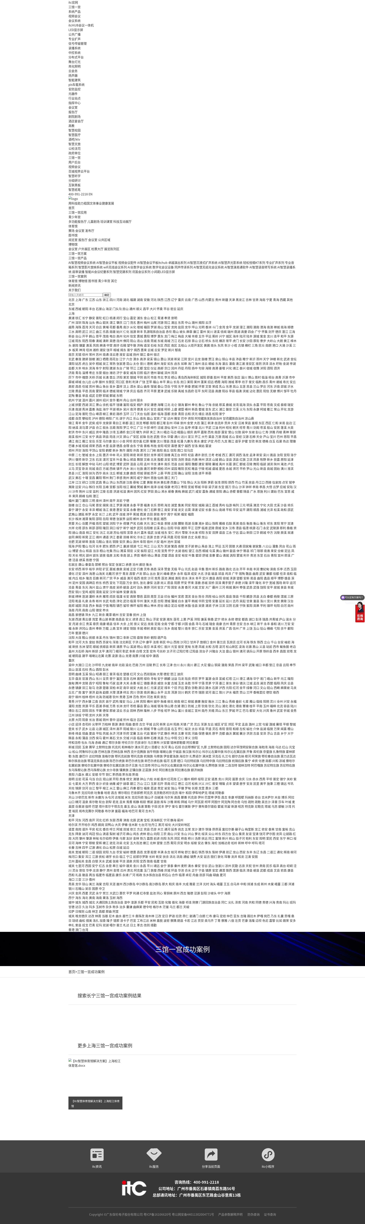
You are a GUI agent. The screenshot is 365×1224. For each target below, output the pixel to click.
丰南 (249, 569)
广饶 (142, 381)
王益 (160, 596)
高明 (78, 331)
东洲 (82, 646)
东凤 (220, 345)
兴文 (119, 436)
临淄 (265, 377)
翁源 (133, 331)
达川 (184, 436)
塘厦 (82, 345)
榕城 (116, 350)
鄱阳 (290, 628)
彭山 (259, 432)
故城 (277, 587)
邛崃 (176, 423)
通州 (132, 308)
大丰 (78, 368)
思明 (160, 505)
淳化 (119, 601)
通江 (71, 441)
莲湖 (85, 596)
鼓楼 (92, 359)
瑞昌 (265, 619)
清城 (99, 340)
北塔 (78, 528)
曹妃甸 (264, 569)
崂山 (174, 377)
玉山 (256, 628)
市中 (78, 377)
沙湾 (113, 432)
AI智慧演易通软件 (237, 267)
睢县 (195, 468)
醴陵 (181, 523)
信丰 (116, 623)
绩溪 (82, 560)
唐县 (212, 578)
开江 (198, 436)
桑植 (290, 528)
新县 (263, 468)
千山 (274, 642)
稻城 (85, 445)
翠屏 (293, 432)
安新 (246, 578)
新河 (103, 578)
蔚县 (170, 582)
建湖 (113, 368)
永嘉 (256, 404)
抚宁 (119, 573)
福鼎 (191, 514)
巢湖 (126, 546)
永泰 (133, 505)
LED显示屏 (75, 29)
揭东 (123, 350)
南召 (99, 468)
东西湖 (120, 482)
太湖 (178, 550)
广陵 (126, 368)
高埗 (116, 345)
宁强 (106, 605)
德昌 (119, 445)
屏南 (157, 514)
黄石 (78, 477)
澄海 (263, 327)
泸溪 (163, 537)
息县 (71, 473)
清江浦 (240, 363)
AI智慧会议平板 (106, 262)
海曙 (160, 404)
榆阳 (140, 605)
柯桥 (167, 409)
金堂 (190, 423)
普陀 (99, 318)
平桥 (243, 468)
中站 (92, 464)
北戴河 (110, 573)
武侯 (92, 423)
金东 (208, 409)
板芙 (75, 350)
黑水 (197, 441)
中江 (133, 427)
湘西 (163, 518)
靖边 (167, 605)
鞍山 (85, 637)
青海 (276, 299)
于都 (178, 623)
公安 (89, 491)
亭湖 (293, 363)
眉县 (229, 596)
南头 (214, 345)
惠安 (119, 509)
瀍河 (232, 455)
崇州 (183, 423)
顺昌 (256, 509)
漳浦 (195, 509)
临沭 (106, 391)
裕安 (185, 555)
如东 (170, 363)
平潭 (140, 505)
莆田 (85, 500)
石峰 (140, 523)
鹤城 (263, 532)
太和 (116, 555)
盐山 (99, 587)
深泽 (160, 569)
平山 (181, 569)
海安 (163, 363)
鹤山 (92, 336)
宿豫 (256, 368)
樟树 (147, 628)
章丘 (113, 377)
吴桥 (119, 587)
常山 (277, 409)
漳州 (106, 500)
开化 (284, 409)
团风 (137, 491)
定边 (174, 605)
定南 (157, 623)
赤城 (205, 582)
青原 (233, 623)
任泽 (283, 573)
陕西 (160, 299)
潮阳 (249, 327)
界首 (137, 555)
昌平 (146, 308)
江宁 (122, 359)
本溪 (99, 637)
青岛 (78, 372)
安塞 (215, 601)
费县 (78, 391)
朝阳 (85, 308)
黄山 (129, 541)
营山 (231, 432)
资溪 (222, 628)
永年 (180, 573)
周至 (154, 596)
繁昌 (174, 546)
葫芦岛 (162, 637)
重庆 (181, 299)
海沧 (167, 505)
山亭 (95, 381)
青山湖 (103, 619)
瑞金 (212, 623)
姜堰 (222, 368)
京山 (235, 486)
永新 (75, 628)
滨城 (246, 391)
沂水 (290, 386)
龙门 (167, 336)
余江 (82, 623)
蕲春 (171, 491)
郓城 (106, 395)
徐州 (85, 354)
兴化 (229, 368)
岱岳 (167, 386)
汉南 (129, 482)
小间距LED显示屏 (163, 271)
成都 (71, 418)
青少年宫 (104, 280)
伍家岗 (276, 482)
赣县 (109, 623)
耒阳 (277, 523)
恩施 (154, 477)
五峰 (106, 486)
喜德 (174, 445)
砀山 (151, 555)
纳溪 (75, 427)
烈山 (116, 550)
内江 (129, 418)
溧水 (136, 359)
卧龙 (85, 468)
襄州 (147, 486)
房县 (252, 482)
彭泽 (259, 619)
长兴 (147, 409)
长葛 (229, 464)
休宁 (239, 550)
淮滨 (290, 468)
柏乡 (82, 578)
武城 (167, 391)
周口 (180, 450)
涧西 (239, 455)
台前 (181, 464)
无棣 (273, 391)
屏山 (126, 436)
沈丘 (113, 473)
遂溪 (217, 331)
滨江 (92, 404)
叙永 (106, 427)
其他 (290, 299)
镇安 (99, 610)
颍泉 (103, 555)
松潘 (180, 441)
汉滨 (222, 605)
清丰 (160, 464)
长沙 (71, 518)
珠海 (85, 322)
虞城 (215, 468)
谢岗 (75, 345)
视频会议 (74, 16)
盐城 (129, 354)
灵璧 (164, 555)
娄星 (119, 537)
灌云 (225, 363)
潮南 (256, 327)
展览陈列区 (111, 249)
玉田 (293, 569)
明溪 (249, 505)
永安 (85, 509)
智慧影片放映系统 (90, 267)
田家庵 (247, 546)
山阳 (106, 464)
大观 (157, 550)
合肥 (71, 541)
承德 (128, 564)
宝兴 (273, 436)
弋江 (140, 546)
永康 (256, 409)
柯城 (263, 409)
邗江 (133, 368)
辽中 (142, 642)
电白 (113, 336)
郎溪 (287, 555)
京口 (167, 368)
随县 (246, 491)
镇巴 (119, 605)
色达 (286, 441)
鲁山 (126, 459)
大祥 (71, 528)
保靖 (184, 537)
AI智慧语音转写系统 (263, 267)
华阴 (201, 601)
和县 (89, 550)
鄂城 (198, 486)
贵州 (218, 299)
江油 (215, 427)
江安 (85, 436)
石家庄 (73, 564)
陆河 (243, 336)
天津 (232, 299)
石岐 (154, 345)
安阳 (102, 450)
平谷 (166, 308)
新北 (280, 359)
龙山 (205, 537)
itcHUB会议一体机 (81, 25)
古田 (150, 514)
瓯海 (243, 404)
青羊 (78, 423)
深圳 (78, 322)
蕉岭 (215, 336)
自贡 (78, 418)
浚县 (229, 459)
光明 (201, 327)
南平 (113, 500)
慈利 (283, 528)
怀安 (184, 582)
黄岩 (113, 413)
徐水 (185, 578)
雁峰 (222, 523)
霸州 (215, 587)
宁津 (126, 391)
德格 (265, 441)
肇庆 (119, 322)
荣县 (248, 423)
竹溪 (245, 482)
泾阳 (71, 601)
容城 (226, 578)
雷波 (208, 445)
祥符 (184, 455)
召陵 (249, 464)
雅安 (177, 418)
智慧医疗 (74, 134)
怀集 (265, 331)
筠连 (113, 436)
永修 (231, 619)
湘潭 (85, 518)
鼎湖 (237, 331)
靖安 (126, 628)
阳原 (177, 582)
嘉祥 (119, 386)
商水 (106, 473)
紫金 (263, 336)
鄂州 (106, 477)
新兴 (171, 350)
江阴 (184, 359)
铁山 (190, 482)
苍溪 (263, 427)
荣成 (215, 386)
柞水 (106, 610)
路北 (229, 569)
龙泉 (174, 413)
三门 (133, 413)
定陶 (71, 395)
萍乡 (88, 614)
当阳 (119, 486)
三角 (255, 345)
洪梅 (140, 345)
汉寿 (232, 528)
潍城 (231, 381)
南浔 (133, 409)
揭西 (137, 350)
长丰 (99, 546)
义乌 (243, 409)
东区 (160, 345)
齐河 (147, 391)
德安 (238, 619)
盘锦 (140, 637)
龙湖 (236, 327)
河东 (270, 386)
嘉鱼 (205, 491)
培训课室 (106, 221)
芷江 (92, 537)
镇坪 (270, 605)
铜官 (130, 550)
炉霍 (245, 441)
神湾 (82, 350)
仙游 (229, 505)
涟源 (150, 537)
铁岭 (147, 637)
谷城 (160, 486)
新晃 (85, 537)
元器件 (73, 93)
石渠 (279, 441)
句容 (201, 368)
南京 (71, 354)
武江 (85, 331)
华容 (205, 486)
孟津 (252, 455)
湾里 (95, 619)
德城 (113, 391)
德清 (140, 409)
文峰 (147, 459)
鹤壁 (109, 450)
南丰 (188, 628)
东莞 (181, 322)
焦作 (122, 450)
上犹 (130, 623)
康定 (204, 441)
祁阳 (201, 532)
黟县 (246, 550)
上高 (113, 628)
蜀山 (85, 546)
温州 (85, 400)
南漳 (154, 486)
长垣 (78, 464)
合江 (99, 427)
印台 (167, 596)
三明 (92, 500)
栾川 (266, 455)
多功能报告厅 (77, 221)
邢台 (105, 564)
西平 (154, 473)
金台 (195, 596)
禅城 (277, 327)
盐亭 (188, 427)
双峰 (126, 537)
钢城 (133, 377)
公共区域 (104, 239)
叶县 (119, 459)
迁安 (78, 573)
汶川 (160, 441)
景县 (284, 587)
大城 (195, 587)
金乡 (113, 386)
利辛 (246, 555)
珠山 (149, 619)
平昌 (293, 436)
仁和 (275, 423)
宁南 (140, 445)
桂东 (164, 532)
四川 (113, 299)
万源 (218, 436)
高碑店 (90, 582)
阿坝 (129, 441)
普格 (147, 445)
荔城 (215, 505)
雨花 (99, 523)
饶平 (109, 350)
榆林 (119, 591)
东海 (218, 363)
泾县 (75, 560)
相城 (99, 363)
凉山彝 (249, 418)
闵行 (119, 318)
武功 (126, 601)
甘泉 (249, 601)
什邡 (147, 427)
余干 (284, 628)
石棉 (252, 436)
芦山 (266, 436)
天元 (147, 523)
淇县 (236, 459)
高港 (215, 368)
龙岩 (119, 500)
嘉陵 (204, 432)
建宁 (78, 509)
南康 (103, 623)
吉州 (226, 623)
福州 (71, 500)
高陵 (133, 596)
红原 (146, 441)
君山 (163, 528)
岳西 (198, 550)
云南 (188, 299)
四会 (251, 331)
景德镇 (79, 614)
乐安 (201, 628)
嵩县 (273, 455)
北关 (154, 459)
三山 (154, 546)
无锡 (78, 354)
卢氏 (290, 464)
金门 (147, 509)
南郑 (71, 605)
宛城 (92, 468)
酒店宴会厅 (76, 121)
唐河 (147, 468)
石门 (259, 528)
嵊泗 (99, 413)
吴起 (243, 601)
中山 (188, 322)
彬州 (99, 601)
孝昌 (262, 486)
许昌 (136, 450)
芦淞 (133, 523)
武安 (262, 573)
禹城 (181, 391)
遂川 (281, 623)
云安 (157, 350)
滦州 (85, 573)
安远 (144, 623)
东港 (229, 386)
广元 (116, 418)
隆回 (106, 528)
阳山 (133, 340)
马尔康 (107, 441)
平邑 (85, 391)
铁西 (99, 642)
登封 (147, 455)
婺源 (78, 633)
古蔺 (113, 427)
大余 (123, 623)
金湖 (286, 363)
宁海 (208, 404)
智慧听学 (74, 175)
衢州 (119, 400)
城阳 (203, 377)
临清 (239, 391)
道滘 (147, 345)
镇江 (143, 354)
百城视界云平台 (79, 171)
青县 (78, 587)
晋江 (160, 509)
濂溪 (204, 619)
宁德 (126, 500)
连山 (140, 340)
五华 (201, 336)
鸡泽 (228, 573)
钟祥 (249, 486)
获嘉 (277, 459)
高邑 (154, 569)
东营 (99, 372)
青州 (272, 381)
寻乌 (198, 623)
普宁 (130, 350)
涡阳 (233, 555)
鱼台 (106, 386)
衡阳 (92, 518)
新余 (102, 614)
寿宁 (163, 514)
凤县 (256, 596)
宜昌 (92, 477)
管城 (85, 455)
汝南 (195, 473)
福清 (147, 505)
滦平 (252, 582)
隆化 (259, 582)
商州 (290, 605)
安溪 (126, 509)
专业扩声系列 (275, 262)
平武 (208, 427)
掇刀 (228, 486)
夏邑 (222, 468)
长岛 (176, 381)
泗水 (133, 386)
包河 (92, 546)
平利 (263, 605)
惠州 (140, 322)
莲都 (167, 413)
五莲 (243, 386)
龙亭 (154, 455)
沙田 (249, 340)
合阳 (160, 601)
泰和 (274, 623)
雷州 (203, 331)
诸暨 (181, 409)
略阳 (113, 605)
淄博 (85, 372)
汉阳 (92, 482)
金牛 (85, 423)
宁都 (171, 623)
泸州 (95, 418)
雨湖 (188, 523)
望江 (192, 550)
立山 (267, 642)
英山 (157, 491)
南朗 (268, 345)
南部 (217, 432)
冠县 (211, 391)
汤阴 (181, 459)
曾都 (239, 491)
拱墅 (78, 404)
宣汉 (191, 436)
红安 (144, 491)
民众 (262, 345)
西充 (211, 432)
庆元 (195, 413)
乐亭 (280, 569)
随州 (147, 477)
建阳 (249, 509)
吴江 (106, 363)
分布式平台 (76, 57)
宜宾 (157, 418)
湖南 (140, 299)
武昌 (99, 482)
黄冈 (133, 477)
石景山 (100, 308)
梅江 (174, 336)
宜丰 (119, 628)
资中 (99, 432)
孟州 (147, 464)
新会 (71, 336)
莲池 (164, 578)
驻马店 (188, 450)
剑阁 (256, 427)
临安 (133, 404)
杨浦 (113, 318)
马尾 (92, 505)
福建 (133, 299)
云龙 (198, 359)
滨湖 (170, 359)
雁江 (85, 441)
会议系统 (74, 20)
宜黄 (208, 628)
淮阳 (85, 473)
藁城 (113, 569)
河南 (119, 299)
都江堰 (161, 423)
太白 (263, 596)
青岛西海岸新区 (188, 377)
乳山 (222, 386)
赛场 (71, 230)
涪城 (160, 427)
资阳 (191, 418)
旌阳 (119, 427)
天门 (174, 477)
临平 (113, 404)
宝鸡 (85, 591)
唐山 (81, 564)
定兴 (205, 578)
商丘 (166, 450)
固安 (174, 587)
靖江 (236, 368)
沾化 (252, 391)
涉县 (208, 573)
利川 (267, 491)
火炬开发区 (195, 345)
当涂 (96, 550)
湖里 (174, 505)
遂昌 (208, 413)
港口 (275, 345)
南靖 (222, 509)
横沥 (222, 340)
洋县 (85, 605)
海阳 (224, 381)
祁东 (270, 523)
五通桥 (120, 432)
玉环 (126, 413)
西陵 (268, 482)
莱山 (170, 381)
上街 (99, 455)
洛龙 (246, 455)
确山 (181, 473)
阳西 (85, 340)
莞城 (154, 340)
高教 (71, 125)
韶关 (106, 322)
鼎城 (218, 528)
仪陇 (238, 432)
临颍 (263, 464)
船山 (270, 427)
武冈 (140, 528)
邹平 (287, 391)
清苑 (178, 578)
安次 (160, 587)
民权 (188, 468)
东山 (215, 509)
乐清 (71, 409)
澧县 (239, 528)
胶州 (217, 377)
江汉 (78, 482)
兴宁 (222, 336)
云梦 (276, 486)
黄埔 (106, 327)
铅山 (263, 628)
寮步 (263, 340)
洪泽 (265, 363)
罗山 (249, 468)
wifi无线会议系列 (115, 267)
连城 (122, 514)
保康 (167, 486)
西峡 (113, 468)
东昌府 (189, 391)
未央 (99, 596)
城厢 (201, 505)
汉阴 (229, 605)
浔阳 (197, 619)
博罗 (154, 336)
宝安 (167, 327)
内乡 (126, 468)
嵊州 (188, 409)
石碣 (123, 345)
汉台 (290, 601)
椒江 (106, 413)
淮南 (92, 541)
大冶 (197, 482)
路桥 (119, 413)
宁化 (263, 505)
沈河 (78, 642)
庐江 (119, 546)
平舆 (167, 473)
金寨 (212, 555)
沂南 (277, 386)
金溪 (215, 628)
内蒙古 (209, 299)
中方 (270, 532)
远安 (78, 486)
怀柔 (160, 308)
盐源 (113, 445)
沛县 (239, 359)
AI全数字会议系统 (140, 267)
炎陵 (174, 523)
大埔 (188, 336)
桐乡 (119, 409)
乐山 (136, 418)
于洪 (135, 642)
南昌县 (120, 619)
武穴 (192, 491)
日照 (140, 372)
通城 (212, 491)
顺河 (160, 455)
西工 (225, 455)
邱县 (221, 573)
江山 (71, 413)
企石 (201, 340)
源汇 (236, 464)
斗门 (215, 327)
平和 (229, 509)
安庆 (122, 541)
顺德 (290, 327)
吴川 (210, 331)
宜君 (181, 596)
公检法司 (74, 148)
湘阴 (184, 528)
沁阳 (140, 464)
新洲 (157, 482)
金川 (116, 441)
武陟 (126, 464)
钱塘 (119, 404)
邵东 (85, 528)
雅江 (231, 441)
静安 (92, 318)
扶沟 (92, 473)
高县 (99, 436)
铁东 (253, 642)
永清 (181, 587)
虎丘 (85, 363)
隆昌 (106, 432)
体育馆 (73, 280)
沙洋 (242, 486)
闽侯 (106, 505)
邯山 (146, 573)
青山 (106, 482)
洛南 (71, 610)
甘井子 (194, 642)
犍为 (139, 432)
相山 (103, 550)
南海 (284, 327)
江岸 (71, 482)
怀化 (150, 518)
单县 (85, 395)
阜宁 (99, 368)
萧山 (99, 404)
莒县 (249, 386)
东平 (181, 386)
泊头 (140, 587)
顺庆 (190, 432)
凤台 (282, 546)
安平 (270, 587)
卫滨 (249, 459)
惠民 (259, 391)
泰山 (160, 386)
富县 (256, 601)
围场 (279, 582)
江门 (126, 322)
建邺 (85, 359)
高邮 (160, 368)
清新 (106, 340)
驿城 (147, 473)
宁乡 (119, 523)
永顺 (198, 537)
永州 (143, 518)
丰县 (232, 359)
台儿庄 (86, 381)
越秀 (71, 327)
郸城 (119, 473)
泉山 (218, 359)
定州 (75, 582)
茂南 (106, 336)
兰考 (211, 455)
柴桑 (211, 619)
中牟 (113, 455)
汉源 (246, 436)
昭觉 (167, 445)
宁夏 (269, 299)
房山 (125, 308)
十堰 (85, 477)
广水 (253, 491)
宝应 (147, 368)
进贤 (135, 619)
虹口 (106, 318)
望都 (239, 578)
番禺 (119, 327)
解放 (85, 464)
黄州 (130, 491)
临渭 (133, 601)
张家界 (120, 518)
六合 (129, 359)
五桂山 (182, 345)
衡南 (249, 523)
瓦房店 (231, 642)
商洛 (133, 591)
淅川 (133, 468)
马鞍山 (100, 541)
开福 (92, 523)
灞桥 (92, 596)
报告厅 (73, 112)
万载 (106, 628)
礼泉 (85, 601)
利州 (222, 427)
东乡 (167, 628)
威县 (123, 578)
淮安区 (250, 363)
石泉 (236, 605)
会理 (126, 445)
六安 (157, 541)
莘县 (232, 391)
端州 (230, 331)
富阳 (126, 404)
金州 (213, 642)
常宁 (284, 523)
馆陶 (242, 573)
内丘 (75, 578)
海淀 (109, 308)
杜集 (109, 550)
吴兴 (126, 409)
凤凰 (170, 537)
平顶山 (93, 450)
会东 (133, 445)
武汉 (71, 477)
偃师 (78, 459)
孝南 (255, 486)
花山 (289, 546)
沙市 (75, 491)
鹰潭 (109, 614)
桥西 (78, 569)
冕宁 (181, 445)
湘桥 (96, 350)
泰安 (126, 372)
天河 (92, 327)
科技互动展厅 (122, 221)
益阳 (129, 518)
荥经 (239, 436)
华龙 (154, 464)
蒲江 (204, 423)
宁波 (78, 400)
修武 (113, 464)
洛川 (263, 601)
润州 (174, 368)
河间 (154, 587)
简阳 (153, 423)
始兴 (119, 331)
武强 (256, 587)
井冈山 (83, 628)
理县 (166, 441)
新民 (163, 642)
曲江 (99, 331)
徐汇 (78, 318)
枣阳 (184, 486)
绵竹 (154, 427)
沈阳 (71, 637)
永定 (95, 514)
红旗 (243, 459)
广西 (195, 299)
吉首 (157, 537)
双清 (290, 523)
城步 (133, 528)
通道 (106, 537)
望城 (106, 523)
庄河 (239, 642)
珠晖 (215, 523)
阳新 (204, 482)
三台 (181, 427)
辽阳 (133, 637)
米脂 (188, 605)
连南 (147, 340)
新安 (259, 455)
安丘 (293, 381)
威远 (92, 432)
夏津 (160, 391)
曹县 (78, 395)
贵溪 (89, 623)
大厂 (208, 587)
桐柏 (160, 468)
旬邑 (113, 601)
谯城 (226, 555)
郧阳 (224, 482)
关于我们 (74, 290)
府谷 (160, 605)
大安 (234, 423)
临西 (137, 578)
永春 (133, 509)
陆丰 (249, 336)
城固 (78, 605)
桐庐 (140, 404)
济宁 (119, 372)
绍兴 (106, 400)
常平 (229, 340)
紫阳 (249, 605)
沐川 (160, 432)
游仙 (167, 427)
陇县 (236, 596)
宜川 (270, 601)
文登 (208, 386)
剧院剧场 (74, 116)
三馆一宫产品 (77, 258)
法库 (156, 642)
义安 (137, 550)
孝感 (119, 477)
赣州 (116, 614)
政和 (284, 509)
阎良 (113, 596)
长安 (243, 340)
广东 (85, 299)
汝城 (157, 532)
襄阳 (99, 477)
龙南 (151, 623)
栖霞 (106, 359)
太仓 (136, 363)
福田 (147, 327)
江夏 (143, 482)
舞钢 (140, 459)
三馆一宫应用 (77, 212)
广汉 (140, 427)
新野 (154, 468)
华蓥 (170, 436)
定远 (287, 550)
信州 (236, 628)
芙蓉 (71, 523)
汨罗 (198, 528)
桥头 (208, 340)
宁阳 (174, 386)
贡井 (227, 423)
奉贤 (167, 318)
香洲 (208, 327)
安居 (277, 427)
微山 (99, 386)
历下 (71, 377)
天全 (259, 436)
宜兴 (191, 359)
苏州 (99, 354)
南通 (106, 354)
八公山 (266, 546)
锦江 (71, 423)
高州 (119, 336)
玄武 (71, 359)
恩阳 (287, 436)
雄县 (287, 578)
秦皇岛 (89, 564)
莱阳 (190, 381)
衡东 (263, 523)
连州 (119, 340)
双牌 (215, 532)
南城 (167, 340)
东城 (71, 308)
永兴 (137, 532)
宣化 (113, 582)
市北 (160, 377)
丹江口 (260, 482)
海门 (191, 363)
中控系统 (74, 52)
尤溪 (277, 505)
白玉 (272, 441)
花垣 (177, 537)
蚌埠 (85, 541)
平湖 (113, 409)
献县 (126, 587)
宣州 (281, 555)
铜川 (78, 591)
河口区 (120, 381)
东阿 (205, 391)
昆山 (129, 363)
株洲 (78, 518)
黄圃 (207, 345)
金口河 (130, 432)
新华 (85, 459)
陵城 (119, 391)
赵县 (195, 569)
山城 (215, 459)
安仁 (171, 532)
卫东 (92, 459)
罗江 (126, 427)
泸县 (92, 427)
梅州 (147, 322)
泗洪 (277, 368)
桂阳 (123, 532)
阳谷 (225, 391)
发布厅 (89, 230)
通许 (198, 455)
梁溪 (150, 359)
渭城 (284, 596)
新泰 (188, 386)
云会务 (73, 70)
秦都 (270, 596)
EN (91, 194)
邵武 (290, 509)
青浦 (160, 318)
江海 (292, 331)
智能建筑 (74, 80)
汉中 (113, 591)
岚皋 (256, 605)
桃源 (252, 528)
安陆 (290, 486)
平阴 (140, 377)
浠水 (164, 491)
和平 (284, 336)
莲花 (176, 619)
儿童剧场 (93, 221)
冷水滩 (193, 532)
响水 (85, 368)
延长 (222, 601)
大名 (201, 573)
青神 (286, 432)
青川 (249, 427)
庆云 (133, 391)
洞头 (249, 404)
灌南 (232, 363)
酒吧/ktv (74, 139)
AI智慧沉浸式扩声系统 (202, 262)
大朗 (280, 340)
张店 (237, 377)
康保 (150, 582)
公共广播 (74, 34)
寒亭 (238, 381)
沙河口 (184, 642)
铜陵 (116, 541)
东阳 (249, 409)
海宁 (106, 409)
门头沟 (117, 308)
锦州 (113, 637)
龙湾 (236, 404)
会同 (71, 537)
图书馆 (92, 280)
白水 (181, 601)
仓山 (85, 505)
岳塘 (195, 523)
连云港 (114, 354)
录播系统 (74, 48)
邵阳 (99, 518)
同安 (188, 505)
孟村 (133, 587)
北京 (71, 299)
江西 (167, 299)
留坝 (126, 605)
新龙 (259, 441)
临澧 (246, 528)
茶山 (195, 340)
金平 (229, 327)
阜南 (123, 555)
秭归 (92, 486)
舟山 (126, 400)
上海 (78, 299)
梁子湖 (212, 486)
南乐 (167, 464)
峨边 (166, 432)
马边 (173, 432)
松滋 (123, 491)
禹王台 (175, 455)
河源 (160, 322)
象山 (201, 404)
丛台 (153, 573)
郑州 (71, 450)
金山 (147, 318)
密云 (173, 308)
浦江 (222, 409)
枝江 (126, 486)
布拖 (154, 445)
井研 (146, 432)
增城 (140, 327)
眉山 (150, 418)
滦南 (273, 569)
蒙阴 (99, 391)
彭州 (170, 423)
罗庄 (263, 386)
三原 (290, 596)
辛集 (201, 569)
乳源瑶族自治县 (154, 331)
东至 (260, 555)
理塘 (293, 441)
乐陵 (174, 391)
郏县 (133, 459)
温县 (133, 464)
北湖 (109, 532)
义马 (71, 468)
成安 (194, 573)
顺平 (274, 578)
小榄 (234, 345)
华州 (140, 601)
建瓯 (81, 514)
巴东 (281, 491)
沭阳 (263, 368)
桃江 (89, 532)
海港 (92, 573)
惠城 (140, 336)
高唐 (218, 391)
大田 (270, 505)
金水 (92, 455)
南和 (290, 573)
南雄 (113, 331)
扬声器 (73, 75)
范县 (174, 464)
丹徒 (181, 368)
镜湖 (133, 546)
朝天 (236, 427)
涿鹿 (198, 582)
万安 (287, 623)
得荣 (92, 445)
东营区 (110, 381)
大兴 (153, 308)
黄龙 (277, 601)
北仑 (174, 404)
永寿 (92, 601)
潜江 (167, 477)
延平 (243, 509)
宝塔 (208, 601)
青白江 (117, 423)
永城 (229, 468)
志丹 (236, 601)
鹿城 (229, 404)
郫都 (146, 423)
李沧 (167, 377)
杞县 (191, 455)
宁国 (96, 560)
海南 (262, 299)
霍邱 (198, 555)
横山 (147, 605)
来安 (274, 550)
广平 (235, 573)
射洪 (71, 432)
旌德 (89, 560)
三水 (71, 331)
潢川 (284, 468)
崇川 (143, 363)
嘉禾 (144, 532)
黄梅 (178, 491)
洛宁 (293, 455)
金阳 (160, 445)
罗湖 (154, 327)
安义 (128, 619)
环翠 (201, 386)
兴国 (185, 623)
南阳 (160, 450)
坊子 (245, 381)
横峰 (270, 628)
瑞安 (290, 404)
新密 (133, 455)
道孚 (238, 441)
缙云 (201, 413)
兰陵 (71, 391)
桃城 (229, 587)
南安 (167, 509)
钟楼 (273, 359)
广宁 (258, 331)
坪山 (195, 327)
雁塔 (106, 596)
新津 (211, 423)
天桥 (92, 377)
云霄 (188, 509)
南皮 (113, 587)
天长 (75, 555)
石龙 (181, 340)
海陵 (208, 368)
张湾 (217, 482)
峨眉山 (181, 432)
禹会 (205, 546)
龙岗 (174, 327)
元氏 (188, 569)
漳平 (129, 514)
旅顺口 (204, 642)
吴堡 (201, 605)
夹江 (153, 432)
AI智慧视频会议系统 (82, 262)
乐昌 (106, 331)
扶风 (222, 596)
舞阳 (256, 464)
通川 (177, 436)
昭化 (229, 427)
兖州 (92, 386)
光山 (256, 468)
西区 (167, 345)
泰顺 (284, 404)
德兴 (85, 633)
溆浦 (290, 532)
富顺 (255, 423)
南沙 (126, 327)
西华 (99, 473)
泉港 (113, 509)
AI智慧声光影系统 (230, 262)
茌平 (198, 391)
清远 (174, 322)
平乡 (116, 578)
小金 (122, 441)
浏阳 (113, 523)
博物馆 (82, 280)
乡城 (78, 445)
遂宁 (122, 418)
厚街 (256, 340)
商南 (85, 610)
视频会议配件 (127, 262)
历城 (99, 377)
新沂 (252, 359)
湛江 (113, 322)
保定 (112, 564)
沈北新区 (125, 642)
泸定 (211, 441)
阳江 (167, 322)
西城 (78, 308)
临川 (160, 628)
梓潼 (195, 427)
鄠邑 (140, 596)
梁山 (140, 386)
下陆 (183, 482)
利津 (135, 381)
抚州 (136, 614)
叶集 (192, 555)
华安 (236, 509)
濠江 (243, 327)
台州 (133, 400)
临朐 (259, 381)
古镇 (241, 345)
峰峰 (166, 573)
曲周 (255, 573)
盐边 (289, 423)
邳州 (259, 359)
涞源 (233, 578)
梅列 (236, 505)
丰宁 (265, 582)
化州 (126, 336)
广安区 (134, 436)
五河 (225, 546)
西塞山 (174, 482)
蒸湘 (236, 523)
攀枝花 (86, 418)
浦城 (263, 509)
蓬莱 (204, 381)
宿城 (249, 368)
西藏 (283, 299)
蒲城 (174, 601)
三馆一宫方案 (77, 253)
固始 (277, 468)
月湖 (75, 623)
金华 (113, 400)
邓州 (167, 468)
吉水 (246, 623)
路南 (222, 569)
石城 (205, 623)
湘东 (170, 619)
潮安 (103, 350)
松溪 (277, 509)
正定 (133, 569)
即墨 (210, 377)
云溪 (157, 528)
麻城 (185, 491)
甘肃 (255, 299)
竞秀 (157, 578)
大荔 (154, 601)
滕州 (102, 381)
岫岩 (287, 642)
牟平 (163, 381)
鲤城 (99, 509)
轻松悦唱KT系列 (254, 262)
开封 (78, 450)
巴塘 (71, 445)
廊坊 (142, 564)
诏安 (201, 509)
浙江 (106, 299)
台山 (78, 336)
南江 (78, 441)
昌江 (142, 619)
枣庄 (92, 372)
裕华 (92, 569)
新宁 (126, 528)
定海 (78, 413)
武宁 (217, 619)
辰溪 (284, 532)
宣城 (177, 541)
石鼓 (229, 523)
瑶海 (71, 546)
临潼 (119, 596)
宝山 (126, 318)
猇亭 (292, 482)
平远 (208, 336)
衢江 (270, 409)
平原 (154, 391)
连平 (277, 336)
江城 (71, 340)
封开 (271, 331)
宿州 (150, 541)
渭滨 (188, 596)
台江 (78, 505)
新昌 (195, 409)
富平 (188, 601)
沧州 (135, 564)
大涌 (282, 345)
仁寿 (265, 432)
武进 (287, 359)
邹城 (154, 386)
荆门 (113, 477)
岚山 (236, 386)
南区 (174, 345)
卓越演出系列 (177, 262)
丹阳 (188, 368)
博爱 (119, 464)
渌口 (154, 523)
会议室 (73, 107)
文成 (277, 404)
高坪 (197, 432)
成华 (99, 423)
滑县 (188, 459)
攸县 (160, 523)
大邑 (197, 423)
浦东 (140, 318)
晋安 (99, 505)
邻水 (163, 436)
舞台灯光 (74, 61)
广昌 (229, 628)
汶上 (126, 386)
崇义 (137, 623)
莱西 (230, 377)
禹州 (222, 464)
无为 (160, 546)
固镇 (232, 546)
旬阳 (277, 605)
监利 (96, 491)
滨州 (167, 372)
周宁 (170, 514)
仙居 (147, 413)
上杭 (109, 514)
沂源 (285, 377)
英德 (113, 340)
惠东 (160, 336)
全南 (164, 623)
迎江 (151, 550)
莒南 (92, 391)
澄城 (167, 601)
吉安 (122, 614)
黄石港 (165, 482)
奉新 (99, 628)
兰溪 (236, 409)
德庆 (278, 331)
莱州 (197, 381)
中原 (71, 455)
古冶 (236, 569)
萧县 (157, 555)
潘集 (275, 546)
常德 (113, 518)
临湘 (205, 528)
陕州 (277, 464)
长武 (106, 601)
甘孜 (252, 441)
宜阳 (287, 455)
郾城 (243, 464)
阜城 (290, 587)
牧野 (263, 459)
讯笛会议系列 (141, 271)
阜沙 (227, 345)
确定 (106, 294)
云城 (151, 350)
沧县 (71, 587)
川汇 (78, 473)
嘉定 (133, 318)
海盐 (99, 409)
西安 (71, 591)
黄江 (287, 340)
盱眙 (279, 363)
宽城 (272, 582)
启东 (177, 363)
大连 (78, 637)
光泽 (270, 509)
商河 (147, 377)
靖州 (99, 537)
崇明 (174, 318)
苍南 (270, 404)
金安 (178, 555)
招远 (211, 381)
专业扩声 (74, 39)
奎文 (252, 381)
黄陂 (150, 482)
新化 (133, 537)
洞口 (113, 528)
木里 (106, 445)
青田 (181, 413)
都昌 (245, 619)
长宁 (85, 318)
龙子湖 (189, 546)
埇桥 (144, 555)
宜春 (129, 614)
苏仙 (116, 532)
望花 (89, 646)
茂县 (173, 441)
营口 (119, 637)
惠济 (106, 455)
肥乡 (173, 573)
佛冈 (126, 340)
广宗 (109, 578)
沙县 (284, 505)
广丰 (243, 628)
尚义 (163, 582)
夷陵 (71, 486)
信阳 (173, 450)
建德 (154, 404)
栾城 (126, 569)
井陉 (99, 569)
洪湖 (116, 491)
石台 (267, 555)
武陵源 (274, 528)
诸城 (279, 381)
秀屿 (222, 505)
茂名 (133, 322)
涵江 (208, 505)
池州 (170, 541)
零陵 (185, 532)
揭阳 (201, 322)
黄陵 (284, 601)
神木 (154, 605)
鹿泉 (119, 569)
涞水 (192, 578)
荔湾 (85, 327)
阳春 (92, 340)
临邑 (140, 391)
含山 (82, 550)
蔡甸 (136, 482)
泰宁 (71, 509)
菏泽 (174, 372)
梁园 (174, 468)
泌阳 (188, 473)
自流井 (219, 423)
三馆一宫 (74, 7)
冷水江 (141, 537)
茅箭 (211, 482)
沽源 (157, 582)
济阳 (119, 377)
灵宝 (78, 468)
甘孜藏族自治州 (233, 418)
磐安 (229, 409)
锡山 (157, 359)
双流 (139, 423)
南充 (143, 418)
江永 (229, 532)
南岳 (243, 523)
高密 (71, 386)
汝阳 (280, 455)
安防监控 (74, 89)
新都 (125, 423)
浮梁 (156, 619)
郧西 (231, 482)
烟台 (106, 372)
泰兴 (243, 368)
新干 (260, 623)
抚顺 (92, 637)
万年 (71, 633)
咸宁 (140, 477)
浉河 (236, 468)
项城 (140, 473)
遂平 (201, 473)
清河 (130, 578)
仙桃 (160, 477)
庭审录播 (78, 271)
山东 (99, 299)
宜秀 (164, 550)
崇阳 (219, 491)
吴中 (92, 363)
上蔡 (160, 473)
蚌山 (198, 546)
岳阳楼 (148, 528)
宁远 (236, 532)
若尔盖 (137, 441)
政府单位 (74, 153)
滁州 (136, 541)
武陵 (211, 528)
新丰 (140, 331)
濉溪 (123, 550)
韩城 (195, 601)
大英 (290, 427)
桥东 (99, 582)
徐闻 (224, 331)
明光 (82, 555)
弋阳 (277, 628)
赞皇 (167, 569)
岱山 (92, 413)
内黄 (195, 459)
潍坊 (113, 372)
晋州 (208, 569)
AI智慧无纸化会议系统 (209, 267)
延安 (106, 591)
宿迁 (157, 354)
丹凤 (78, 610)
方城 (106, 468)
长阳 (99, 486)
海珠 (78, 327)
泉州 (99, 500)
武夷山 (73, 514)
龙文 (181, 509)
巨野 (99, 395)
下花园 (120, 582)
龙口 (183, 381)
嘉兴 (92, 400)
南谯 (267, 550)
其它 (114, 280)
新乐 (215, 569)
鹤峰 (82, 496)
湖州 (99, 400)
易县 (253, 578)
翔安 (195, 505)
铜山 (225, 359)
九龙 (224, 441)
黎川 (181, 628)
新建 (112, 619)
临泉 (109, 555)
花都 (113, 327)
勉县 (99, 605)
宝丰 (113, 459)
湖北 (126, 299)
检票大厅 (97, 249)
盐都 (71, 368)
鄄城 (113, 395)
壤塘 (153, 441)
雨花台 (114, 359)
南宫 (144, 578)
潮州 (195, 322)
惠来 (144, 350)
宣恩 (287, 491)
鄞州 (188, 404)
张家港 (120, 363)
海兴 (92, 587)
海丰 (236, 336)
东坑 (215, 340)
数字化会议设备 (163, 267)
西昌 (99, 445)
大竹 (205, 436)
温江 (132, 423)
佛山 (99, 322)
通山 (226, 491)
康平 (149, 642)
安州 (174, 427)
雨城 (225, 436)
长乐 (154, 505)
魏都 (195, 464)
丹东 (106, 637)
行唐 (140, 569)
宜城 (191, 486)
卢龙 (139, 573)
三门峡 (151, 450)
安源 (163, 619)
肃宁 (106, 587)
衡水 (149, 564)
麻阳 (78, 537)
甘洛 (195, 445)
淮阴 (259, 363)
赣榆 (211, 363)
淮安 (122, 354)
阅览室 (73, 239)
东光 (85, 587)
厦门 (78, 500)
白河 (284, 605)
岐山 (215, 596)
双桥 (211, 582)
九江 (95, 614)
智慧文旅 (74, 144)
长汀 (102, 514)
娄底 (157, 518)
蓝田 (147, 596)
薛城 (71, 381)
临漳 (187, 573)
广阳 (167, 587)
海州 (198, 363)
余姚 (215, 404)
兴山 (85, 486)
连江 (113, 505)
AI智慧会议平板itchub (152, 262)
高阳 (219, 578)
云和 (188, 413)
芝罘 (149, 381)
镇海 (181, 404)
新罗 (88, 514)
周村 (258, 377)
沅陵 (277, 532)
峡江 (253, 623)
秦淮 (78, 359)
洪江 (113, 537)
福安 (184, 514)
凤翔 (208, 596)
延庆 (180, 308)
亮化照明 (74, 66)
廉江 (196, 331)
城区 (229, 336)
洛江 (106, 509)
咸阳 (92, 591)
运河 (293, 582)
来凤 (75, 496)
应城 (283, 486)
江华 (256, 532)
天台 (140, 413)
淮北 (109, 541)
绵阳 (109, 418)
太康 (126, 473)
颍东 (96, 555)
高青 (278, 377)
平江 (191, 528)
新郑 (140, 455)
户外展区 (84, 249)
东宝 (221, 486)
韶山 (208, 523)
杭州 (71, 400)
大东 (85, 642)
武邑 (249, 587)
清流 (256, 505)
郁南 (178, 350)
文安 (201, 587)
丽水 (140, 400)
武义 (215, 409)
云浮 (208, 322)
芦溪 (190, 619)
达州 (170, 418)
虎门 (236, 340)
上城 (71, 404)
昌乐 (265, 381)
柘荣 (177, 514)
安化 (96, 532)
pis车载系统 (76, 84)
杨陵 (277, 596)
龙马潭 (83, 427)
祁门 (253, 550)
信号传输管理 (77, 43)
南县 (82, 532)
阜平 (198, 578)
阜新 (126, 637)
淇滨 (208, 459)
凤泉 (256, 459)
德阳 (102, 418)
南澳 (270, 327)
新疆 (225, 299)
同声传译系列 (184, 267)
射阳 (106, 368)
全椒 (281, 550)
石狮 (154, 509)
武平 (116, 514)
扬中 (195, 368)
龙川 (270, 336)
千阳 (243, 596)
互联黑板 (74, 185)
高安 (154, 628)
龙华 (188, 327)
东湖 (71, 619)
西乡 (92, 605)
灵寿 (147, 569)
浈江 (92, 331)
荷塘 (126, 523)
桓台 (271, 377)
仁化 (126, 331)
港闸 (150, 363)
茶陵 (167, 523)
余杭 (106, 404)
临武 (151, 532)
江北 (167, 404)
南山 (160, 327)
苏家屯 (107, 642)
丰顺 (195, 336)
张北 (143, 582)
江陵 (103, 491)
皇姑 (92, 642)
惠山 (163, 359)
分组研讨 (74, 180)
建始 (274, 491)
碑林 (78, 596)
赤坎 (169, 331)
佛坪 (133, 605)
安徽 (147, 299)
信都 (276, 573)
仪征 (154, 368)
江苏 (92, 299)
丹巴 (217, 441)
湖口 (252, 619)
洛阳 (85, 450)
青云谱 (86, 619)
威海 (133, 372)
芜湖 (78, 541)
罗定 (164, 350)
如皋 (184, 363)
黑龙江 (240, 299)
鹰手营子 (228, 582)
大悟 (269, 486)
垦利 (128, 381)
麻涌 (103, 345)
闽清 (126, 505)
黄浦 (71, 318)
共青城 (273, 619)
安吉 (154, 409)
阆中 (245, 432)
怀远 (218, 546)
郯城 (284, 386)
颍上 (130, 555)
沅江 (103, 532)
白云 (99, 327)
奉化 (195, 404)
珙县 (106, 436)
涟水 (272, 363)
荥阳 (126, 455)
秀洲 (85, 409)
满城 (171, 578)
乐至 (99, 441)
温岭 (154, 413)
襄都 (269, 573)
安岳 (92, 441)
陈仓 (201, 596)
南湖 (78, 409)
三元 (243, 505)
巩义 (119, 455)
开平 (85, 336)
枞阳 (144, 550)
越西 (188, 445)
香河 (188, 587)
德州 (154, 372)
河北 (154, 299)
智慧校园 (74, 130)
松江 (154, 318)
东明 (119, 395)
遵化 (71, 573)
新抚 (75, 646)
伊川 (71, 459)
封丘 (71, 464)
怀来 (191, 582)
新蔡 (208, 473)
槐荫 (85, 377)
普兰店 (221, 642)
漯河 (143, 450)
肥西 (113, 546)
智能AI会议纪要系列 (98, 271)
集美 (181, 505)
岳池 (150, 436)
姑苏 (78, 363)
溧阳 (71, 363)
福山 (156, 381)
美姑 (201, 445)
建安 (201, 464)
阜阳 (143, 541)
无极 (174, 569)
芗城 (174, 509)
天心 (78, 523)
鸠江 (147, 546)
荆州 (126, 477)
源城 (256, 336)
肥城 (195, 386)
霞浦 (143, 514)
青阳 (274, 555)
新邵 (92, 528)
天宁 (266, 359)
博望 (75, 550)
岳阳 (106, 518)
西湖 (85, 404)
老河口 (175, 486)
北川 (201, 427)
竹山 (238, 482)
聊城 (160, 372)
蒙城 (239, 555)
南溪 (71, 436)
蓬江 (285, 331)
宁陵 (201, 468)
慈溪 (222, 404)
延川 (229, 601)
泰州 (150, 354)
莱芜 (126, 377)
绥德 (181, 605)
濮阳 (129, 450)
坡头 (182, 331)
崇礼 (136, 582)
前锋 (143, 436)
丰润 (256, 569)
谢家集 (257, 546)
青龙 (125, 573)
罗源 (119, 505)
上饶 (143, 614)
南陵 (181, 546)
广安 (163, 418)
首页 (71, 207)
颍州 (89, 555)
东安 (208, 532)
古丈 (191, 537)
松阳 (215, 413)
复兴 (160, 573)
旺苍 (243, 427)
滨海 (92, 368)
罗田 (151, 491)
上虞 (174, 409)
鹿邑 (133, 473)
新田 (249, 532)
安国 (82, 582)
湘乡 (201, 523)
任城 (85, 386)
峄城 (78, 381)
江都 (140, 368)
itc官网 (73, 2)
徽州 (226, 550)
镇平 (119, 468)
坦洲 (89, 350)
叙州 (78, 436)
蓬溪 (284, 427)
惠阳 (147, 336)
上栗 (183, 619)
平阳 (263, 404)
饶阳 (263, 587)
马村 (99, 464)
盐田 (181, 327)
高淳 (143, 359)
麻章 (189, 331)
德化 (140, 509)
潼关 (147, 601)
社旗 (140, 468)
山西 (201, 299)
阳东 (78, 340)
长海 (246, 642)
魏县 (249, 573)
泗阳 (270, 368)
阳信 (266, 391)
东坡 (252, 432)
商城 (270, 468)
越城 (160, 409)
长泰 (208, 509)
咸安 (198, 491)
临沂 (147, 372)
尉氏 (205, 455)
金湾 (222, 327)
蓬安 (224, 432)
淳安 (147, 404)
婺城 (201, 409)
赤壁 (233, 491)
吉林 (249, 299)
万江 (174, 340)
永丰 (267, 623)
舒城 (205, 555)
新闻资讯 (74, 285)
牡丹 (293, 391)
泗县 (171, 555)
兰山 (256, 386)
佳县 (195, 605)
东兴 (85, 432)
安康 (126, 591)
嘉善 (92, 409)
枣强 (243, 587)
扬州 (136, 354)
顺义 (139, 308)
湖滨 (270, 464)
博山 (251, 377)
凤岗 (96, 345)
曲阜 (147, 386)
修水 (224, 619)
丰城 (140, 628)
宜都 (113, 486)
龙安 (167, 459)
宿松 (185, 550)
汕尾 (154, 322)
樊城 (140, 486)
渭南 (99, 591)
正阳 (174, 473)
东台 (119, 368)
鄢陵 (208, 464)
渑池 (284, 464)
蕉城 (136, 514)
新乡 (116, 450)
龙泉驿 (107, 423)
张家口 (120, 564)
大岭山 (271, 340)
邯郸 (98, 564)
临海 (160, 413)
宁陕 (243, 605)
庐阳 (78, 546)
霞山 (176, 331)
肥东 (106, 546)
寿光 (286, 381)
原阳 (284, 459)
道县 (222, 532)
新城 (71, 596)
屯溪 (212, 550)
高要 (244, 331)
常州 (92, 354)
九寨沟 (188, 441)
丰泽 (92, 509)
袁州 (92, 628)
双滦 (218, 582)
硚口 (85, 482)
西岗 (176, 642)
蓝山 (243, 532)
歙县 (233, 550)
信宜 (133, 336)
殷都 (160, 459)
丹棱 (279, 432)
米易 (282, 423)
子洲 (215, 605)
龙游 (290, 409)
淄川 (244, 377)
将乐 (290, 505)
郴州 (136, 518)
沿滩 (241, 423)
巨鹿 (96, 578)
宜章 (130, 532)
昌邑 (78, 386)
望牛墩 (131, 345)
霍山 (219, 555)
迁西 (287, 569)
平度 (224, 377)
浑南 (116, 642)
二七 (78, 455)
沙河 (151, 578)
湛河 (106, 459)
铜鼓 (133, 628)
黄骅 (147, 587)
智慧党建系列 (122, 271)
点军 (285, 482)
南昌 (71, 614)
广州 (71, 322)
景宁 (222, 413)
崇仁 (195, 628)
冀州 (236, 587)
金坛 (293, 359)
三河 (222, 587)
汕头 (92, 322)
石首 (109, 491)
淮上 (211, 546)
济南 (71, 372)
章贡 (96, 623)
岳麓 (85, 523)
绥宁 (119, 528)
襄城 (215, 464)
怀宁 (171, 550)
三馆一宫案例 (77, 276)
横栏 (248, 345)
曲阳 (260, 578)
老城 (218, 455)
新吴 (177, 359)
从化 (133, 327)
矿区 (106, 569)
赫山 (75, 532)
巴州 (280, 436)
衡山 (256, 523)
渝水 (289, 619)
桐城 (205, 550)
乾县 (78, 601)
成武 (92, 395)
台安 (281, 642)
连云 (205, 363)
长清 (106, 377)
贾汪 (211, 359)
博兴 (280, 391)
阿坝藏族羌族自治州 (208, 418)
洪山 (113, 482)
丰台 (92, 308)
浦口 (99, 359)
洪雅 (272, 432)
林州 (201, 459)
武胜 (157, 436)
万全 (129, 582)
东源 (290, 336)
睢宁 (246, 359)
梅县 (181, 336)
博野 (281, 578)
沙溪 (289, 345)
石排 (188, 340)
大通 (239, 546)
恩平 (99, 336)
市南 (154, 377)
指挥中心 (74, 102)
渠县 (211, 436)
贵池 (253, 555)
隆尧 (89, 578)
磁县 (214, 573)
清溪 (89, 345)
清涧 (208, 605)
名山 (232, 436)
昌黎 (132, 573)
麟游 (249, 596)
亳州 (163, 541)
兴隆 (245, 582)
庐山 (282, 619)
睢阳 (181, 468)
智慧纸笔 (74, 189)
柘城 (208, 468)
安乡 (225, 528)
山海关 (100, 573)
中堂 (109, 345)
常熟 (113, 363)
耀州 (174, 596)
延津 (290, 459)
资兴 (178, 532)
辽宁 (174, 299)
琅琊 (260, 550)
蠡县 (267, 578)
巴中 (184, 418)
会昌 (192, 623)
